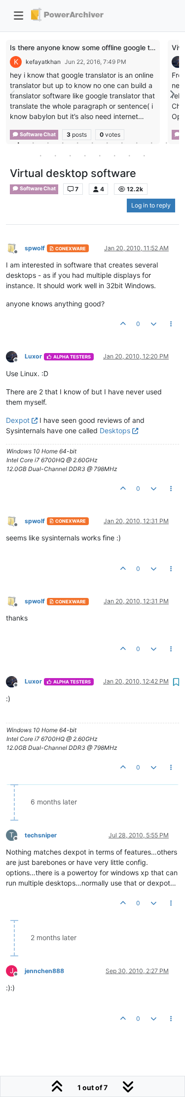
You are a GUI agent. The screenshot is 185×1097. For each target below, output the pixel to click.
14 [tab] (70, 155)
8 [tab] (122, 143)
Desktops (115, 430)
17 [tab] (115, 155)
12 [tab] (41, 155)
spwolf (35, 248)
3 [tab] (48, 143)
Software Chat (37, 188)
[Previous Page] (13, 94)
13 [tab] (56, 155)
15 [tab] (85, 155)
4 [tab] (63, 143)
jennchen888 (44, 971)
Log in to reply (151, 205)
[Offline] (15, 247)
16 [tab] (100, 155)
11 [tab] (167, 143)
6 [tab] (93, 143)
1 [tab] (19, 143)
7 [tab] (107, 143)
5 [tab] (78, 143)
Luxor (33, 356)
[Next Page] (171, 94)
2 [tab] (33, 143)
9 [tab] (137, 143)
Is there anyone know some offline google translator (94, 47)
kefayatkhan (43, 61)
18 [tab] (130, 155)
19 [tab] (144, 155)
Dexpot (18, 420)
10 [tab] (152, 143)
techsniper (41, 835)
